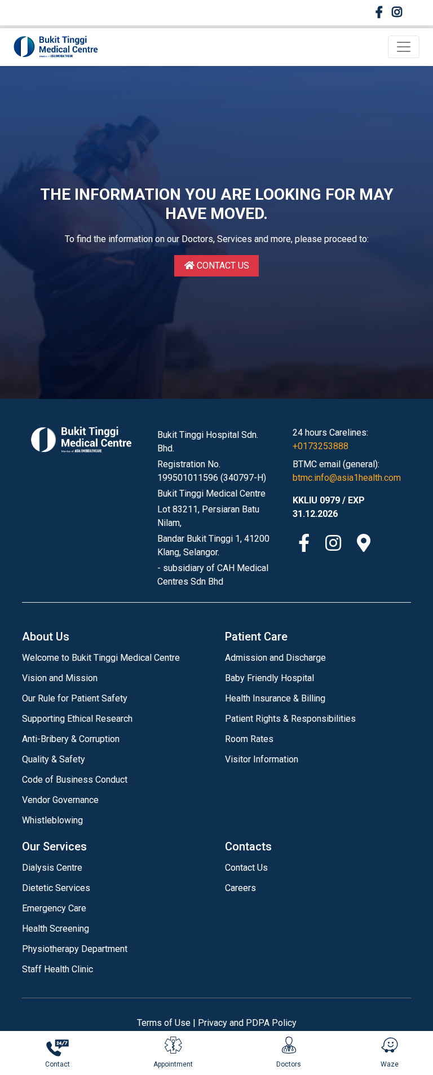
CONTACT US (222, 265)
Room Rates (249, 739)
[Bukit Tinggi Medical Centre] (56, 47)
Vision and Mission (60, 678)
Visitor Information (261, 759)
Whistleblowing (52, 820)
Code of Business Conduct (74, 779)
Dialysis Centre (52, 867)
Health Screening (55, 928)
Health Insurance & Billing (275, 698)
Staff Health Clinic (57, 969)
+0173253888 (320, 446)
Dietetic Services (56, 888)
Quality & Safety (53, 759)
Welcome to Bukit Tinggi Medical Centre (101, 657)
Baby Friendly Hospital (269, 678)
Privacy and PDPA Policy (247, 1022)
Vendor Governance (60, 800)
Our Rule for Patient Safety (74, 698)
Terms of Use (164, 1022)
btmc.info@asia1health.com (347, 477)
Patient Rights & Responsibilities (290, 718)
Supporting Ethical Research (77, 718)
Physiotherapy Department (74, 949)
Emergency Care (54, 908)
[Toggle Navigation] (403, 47)
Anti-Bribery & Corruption (71, 739)
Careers (240, 888)
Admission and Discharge (275, 657)
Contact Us (246, 867)
